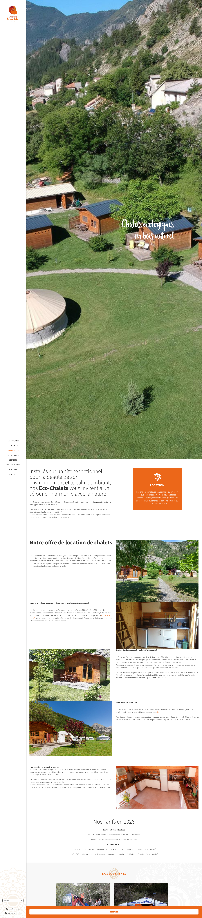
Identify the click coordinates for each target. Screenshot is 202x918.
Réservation (13, 441)
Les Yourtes (13, 445)
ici (158, 712)
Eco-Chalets (13, 450)
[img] (13, 14)
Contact (13, 474)
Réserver (114, 912)
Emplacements (13, 455)
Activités (13, 469)
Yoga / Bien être (13, 465)
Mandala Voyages (15, 909)
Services (13, 460)
